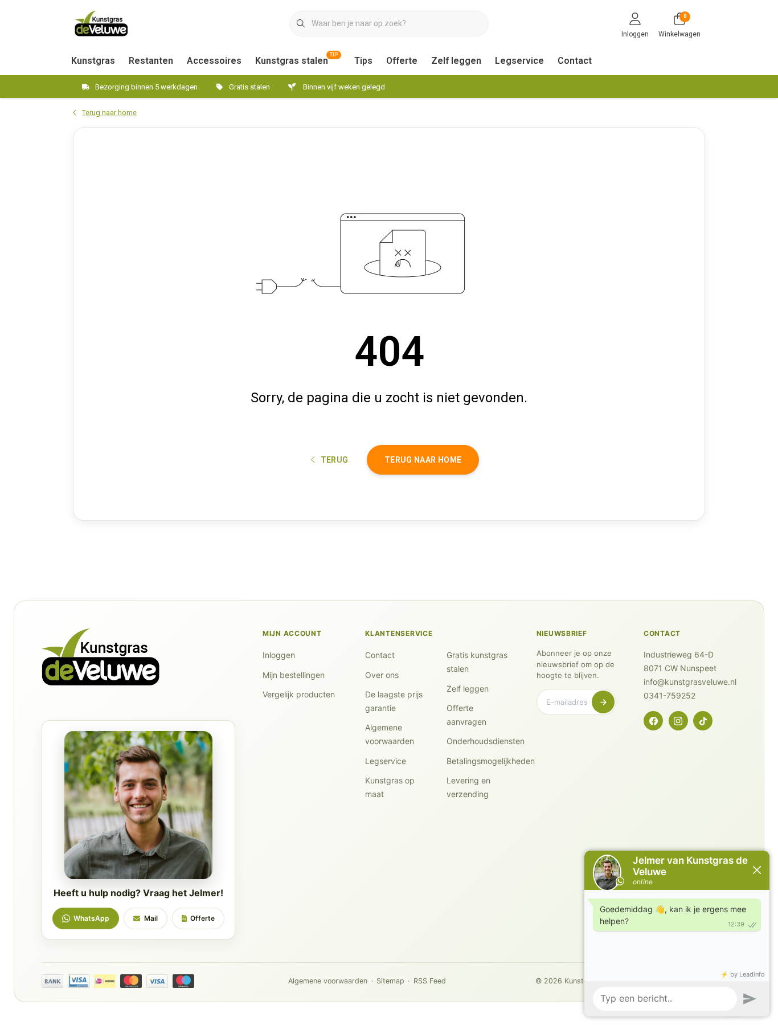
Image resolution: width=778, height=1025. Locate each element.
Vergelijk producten (299, 694)
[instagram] (678, 720)
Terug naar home (422, 459)
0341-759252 (669, 695)
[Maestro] (183, 981)
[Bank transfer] (52, 981)
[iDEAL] (105, 981)
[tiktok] (703, 720)
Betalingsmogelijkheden (491, 761)
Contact (575, 60)
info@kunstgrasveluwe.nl (690, 682)
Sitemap (390, 981)
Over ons (382, 675)
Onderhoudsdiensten (486, 741)
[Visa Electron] (78, 981)
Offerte (401, 60)
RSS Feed (429, 981)
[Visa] (157, 981)
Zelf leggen (456, 60)
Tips (363, 60)
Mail (151, 918)
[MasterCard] (131, 981)
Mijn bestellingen (294, 675)
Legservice (519, 60)
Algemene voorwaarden (327, 981)
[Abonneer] (603, 702)
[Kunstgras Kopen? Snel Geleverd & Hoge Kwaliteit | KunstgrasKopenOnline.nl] (101, 22)
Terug (334, 459)
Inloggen (279, 655)
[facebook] (653, 720)
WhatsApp (91, 918)
